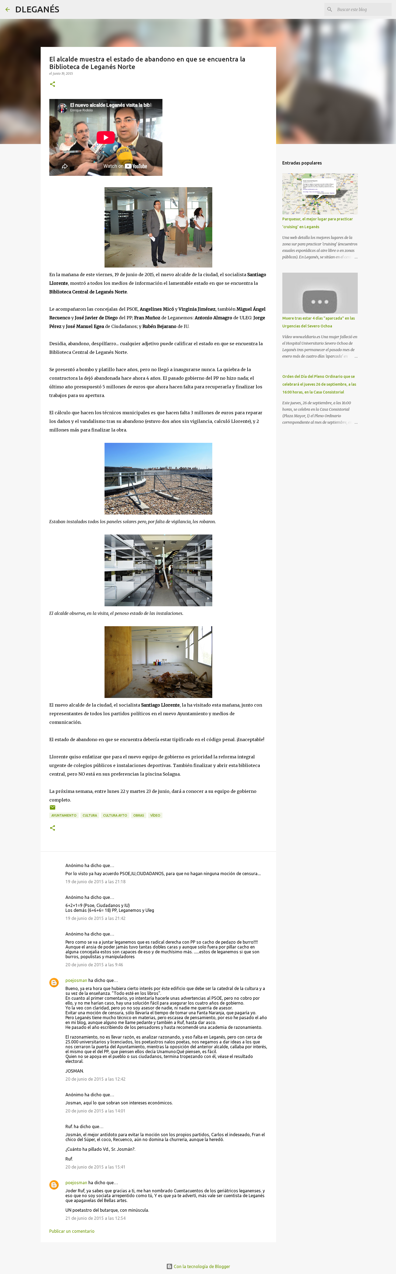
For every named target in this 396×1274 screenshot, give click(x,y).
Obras (138, 815)
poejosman (76, 980)
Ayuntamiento (64, 815)
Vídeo (155, 815)
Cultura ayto (115, 815)
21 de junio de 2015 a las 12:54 (95, 1218)
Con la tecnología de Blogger (201, 1266)
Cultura (90, 815)
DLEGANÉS (37, 9)
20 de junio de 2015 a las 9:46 (94, 964)
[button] (52, 84)
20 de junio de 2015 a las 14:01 (95, 1110)
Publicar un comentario (72, 1231)
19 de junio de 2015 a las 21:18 (95, 881)
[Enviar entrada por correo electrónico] (52, 809)
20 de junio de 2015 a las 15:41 (95, 1167)
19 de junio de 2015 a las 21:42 (95, 918)
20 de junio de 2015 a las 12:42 (95, 1079)
